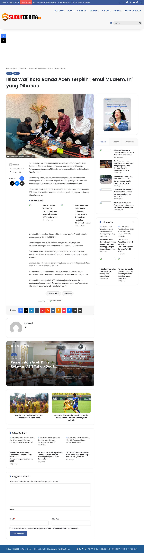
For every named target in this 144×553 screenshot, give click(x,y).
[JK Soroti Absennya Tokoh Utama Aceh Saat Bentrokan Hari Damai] (106, 153)
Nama (12, 509)
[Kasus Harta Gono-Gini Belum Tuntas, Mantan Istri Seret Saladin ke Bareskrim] (106, 192)
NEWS (70, 11)
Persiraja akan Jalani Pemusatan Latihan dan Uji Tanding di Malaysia (124, 204)
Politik (15, 68)
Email (12, 519)
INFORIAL (93, 11)
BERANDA (60, 11)
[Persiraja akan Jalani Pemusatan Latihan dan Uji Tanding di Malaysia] (106, 205)
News (9, 73)
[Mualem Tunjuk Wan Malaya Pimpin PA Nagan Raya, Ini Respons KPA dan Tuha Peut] (35, 208)
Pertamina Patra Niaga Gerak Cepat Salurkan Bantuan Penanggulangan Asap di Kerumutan (50, 455)
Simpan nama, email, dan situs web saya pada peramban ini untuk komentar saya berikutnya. (45, 528)
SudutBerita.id (41, 549)
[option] (50, 363)
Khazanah (81, 11)
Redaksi (16, 165)
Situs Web (55, 519)
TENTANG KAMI (93, 549)
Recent (116, 142)
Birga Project (65, 549)
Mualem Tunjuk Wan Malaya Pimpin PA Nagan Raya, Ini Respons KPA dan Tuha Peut (50, 211)
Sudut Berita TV (134, 11)
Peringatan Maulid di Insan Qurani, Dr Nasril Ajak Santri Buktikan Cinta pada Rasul (60, 2)
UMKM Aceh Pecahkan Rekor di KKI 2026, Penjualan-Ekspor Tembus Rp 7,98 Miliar (78, 454)
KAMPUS (117, 11)
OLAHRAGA (106, 11)
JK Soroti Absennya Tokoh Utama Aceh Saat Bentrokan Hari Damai (124, 152)
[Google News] (55, 301)
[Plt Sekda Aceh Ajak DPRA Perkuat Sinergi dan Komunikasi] (108, 262)
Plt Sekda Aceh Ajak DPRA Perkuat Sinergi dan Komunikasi (108, 272)
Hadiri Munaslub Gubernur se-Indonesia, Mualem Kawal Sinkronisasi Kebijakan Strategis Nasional (83, 214)
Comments (130, 142)
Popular (103, 142)
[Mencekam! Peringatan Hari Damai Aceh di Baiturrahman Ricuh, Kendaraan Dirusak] (106, 179)
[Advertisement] (72, 48)
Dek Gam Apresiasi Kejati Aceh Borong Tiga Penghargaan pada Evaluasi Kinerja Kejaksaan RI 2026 (124, 165)
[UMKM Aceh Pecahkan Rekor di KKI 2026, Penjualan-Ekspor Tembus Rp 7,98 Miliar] (78, 443)
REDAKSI (103, 549)
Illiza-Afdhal (53, 293)
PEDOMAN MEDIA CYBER (116, 549)
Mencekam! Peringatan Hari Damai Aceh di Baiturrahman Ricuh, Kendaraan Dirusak (123, 180)
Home (10, 68)
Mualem (68, 293)
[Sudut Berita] (21, 17)
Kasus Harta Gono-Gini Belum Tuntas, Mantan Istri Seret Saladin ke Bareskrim (123, 193)
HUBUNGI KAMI (131, 549)
